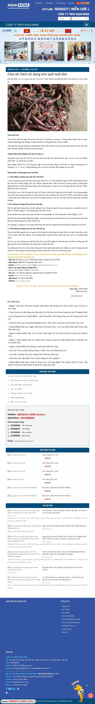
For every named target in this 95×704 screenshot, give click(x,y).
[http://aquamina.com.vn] (47, 693)
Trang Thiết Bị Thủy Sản (21, 393)
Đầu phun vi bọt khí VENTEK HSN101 (56, 496)
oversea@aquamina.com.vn (47, 265)
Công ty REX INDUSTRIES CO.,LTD (23, 270)
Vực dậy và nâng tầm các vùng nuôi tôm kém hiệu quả (34, 354)
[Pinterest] (81, 296)
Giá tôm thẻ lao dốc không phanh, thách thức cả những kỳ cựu (37, 351)
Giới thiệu (49, 3)
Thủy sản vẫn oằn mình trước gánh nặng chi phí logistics (34, 358)
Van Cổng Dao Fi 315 (50, 455)
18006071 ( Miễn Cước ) (72, 9)
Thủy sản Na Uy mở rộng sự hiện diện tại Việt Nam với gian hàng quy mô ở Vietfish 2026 (48, 312)
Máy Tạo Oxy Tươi (18, 402)
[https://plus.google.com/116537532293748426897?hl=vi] (14, 689)
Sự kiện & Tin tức (29, 69)
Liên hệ (71, 3)
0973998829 (27, 417)
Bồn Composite (17, 398)
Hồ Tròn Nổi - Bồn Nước (21, 385)
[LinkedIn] (79, 296)
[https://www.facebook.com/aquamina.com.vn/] (7, 689)
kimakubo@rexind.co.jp (23, 275)
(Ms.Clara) (20, 436)
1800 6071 (16, 665)
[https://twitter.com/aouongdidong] (18, 689)
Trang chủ (38, 3)
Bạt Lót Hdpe (16, 389)
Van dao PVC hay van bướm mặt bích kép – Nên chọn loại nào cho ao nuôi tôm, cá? (46, 323)
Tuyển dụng (60, 3)
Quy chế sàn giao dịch (70, 622)
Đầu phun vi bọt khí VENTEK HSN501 (56, 488)
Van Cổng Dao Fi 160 (50, 463)
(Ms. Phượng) (21, 425)
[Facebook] (72, 296)
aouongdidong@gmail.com (21, 668)
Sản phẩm (66, 613)
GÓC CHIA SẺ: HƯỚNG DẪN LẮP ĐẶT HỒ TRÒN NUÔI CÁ (64, 526)
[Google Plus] (77, 296)
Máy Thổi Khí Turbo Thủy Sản (23, 376)
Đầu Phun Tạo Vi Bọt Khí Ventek (24, 380)
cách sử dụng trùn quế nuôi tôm (30, 79)
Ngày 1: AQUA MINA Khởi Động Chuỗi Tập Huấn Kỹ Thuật (33, 347)
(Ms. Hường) (21, 432)
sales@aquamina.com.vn (23, 265)
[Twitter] (74, 296)
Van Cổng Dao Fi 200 (50, 471)
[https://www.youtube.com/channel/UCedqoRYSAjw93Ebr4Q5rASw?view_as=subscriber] (10, 689)
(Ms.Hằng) (20, 429)
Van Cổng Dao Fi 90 (49, 479)
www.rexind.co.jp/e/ (23, 281)
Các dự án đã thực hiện (71, 619)
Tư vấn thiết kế (68, 616)
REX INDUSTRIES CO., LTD (48, 674)
